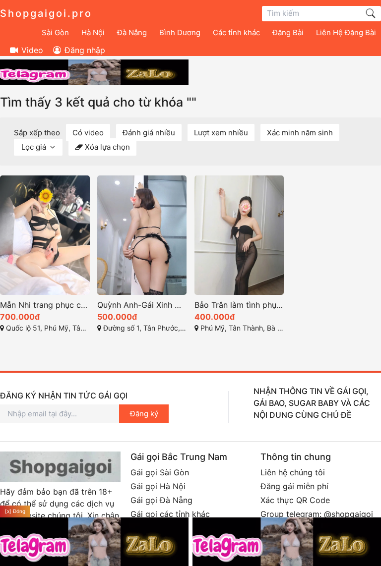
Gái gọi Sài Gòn (159, 472)
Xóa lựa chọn (106, 147)
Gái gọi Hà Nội (158, 486)
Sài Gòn (55, 32)
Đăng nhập (83, 50)
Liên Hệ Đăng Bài (346, 32)
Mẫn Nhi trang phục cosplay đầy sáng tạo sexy (45, 305)
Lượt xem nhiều (221, 132)
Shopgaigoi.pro (46, 13)
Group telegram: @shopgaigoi (316, 514)
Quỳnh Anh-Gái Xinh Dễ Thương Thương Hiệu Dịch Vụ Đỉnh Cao (142, 305)
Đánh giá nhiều (149, 132)
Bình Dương (179, 32)
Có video (88, 132)
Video (31, 50)
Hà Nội (93, 32)
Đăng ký (144, 413)
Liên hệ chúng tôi (292, 472)
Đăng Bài (288, 32)
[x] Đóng (15, 511)
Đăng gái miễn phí (294, 486)
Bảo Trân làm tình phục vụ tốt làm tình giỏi (239, 305)
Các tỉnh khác (236, 32)
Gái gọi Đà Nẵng (161, 500)
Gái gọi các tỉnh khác (170, 514)
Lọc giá (34, 147)
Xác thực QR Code (295, 500)
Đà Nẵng (132, 32)
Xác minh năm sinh (300, 132)
